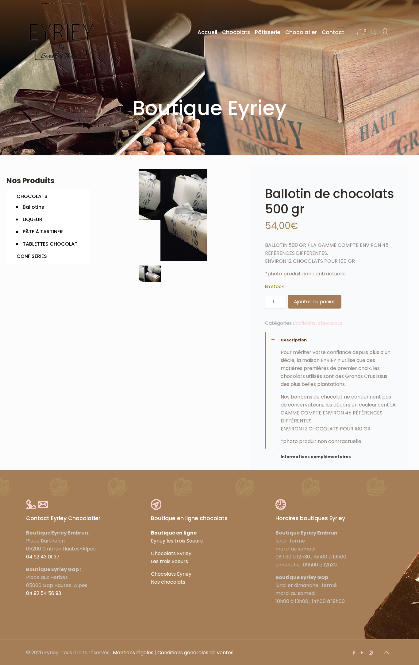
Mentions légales (133, 652)
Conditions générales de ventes (195, 652)
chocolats (32, 196)
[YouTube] (362, 652)
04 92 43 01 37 (43, 556)
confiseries (32, 256)
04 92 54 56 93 (43, 593)
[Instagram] (370, 652)
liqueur (32, 219)
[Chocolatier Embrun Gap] (61, 32)
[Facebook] (354, 652)
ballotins (33, 207)
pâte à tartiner (43, 231)
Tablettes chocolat (50, 243)
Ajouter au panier (314, 301)
